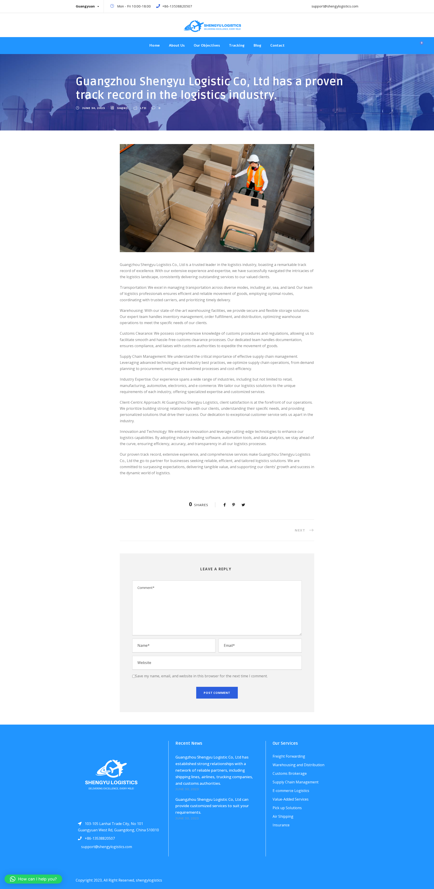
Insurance (281, 825)
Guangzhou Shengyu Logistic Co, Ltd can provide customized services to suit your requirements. (212, 806)
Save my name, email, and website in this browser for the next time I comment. (201, 675)
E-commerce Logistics (291, 790)
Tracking (237, 45)
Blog (257, 45)
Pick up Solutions (287, 807)
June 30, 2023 (93, 108)
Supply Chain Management (295, 782)
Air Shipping (283, 816)
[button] (33, 879)
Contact (277, 45)
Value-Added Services (291, 799)
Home (154, 45)
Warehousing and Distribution (298, 764)
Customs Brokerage (290, 773)
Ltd (143, 108)
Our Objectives (207, 45)
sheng (122, 108)
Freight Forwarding (289, 756)
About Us (177, 45)
